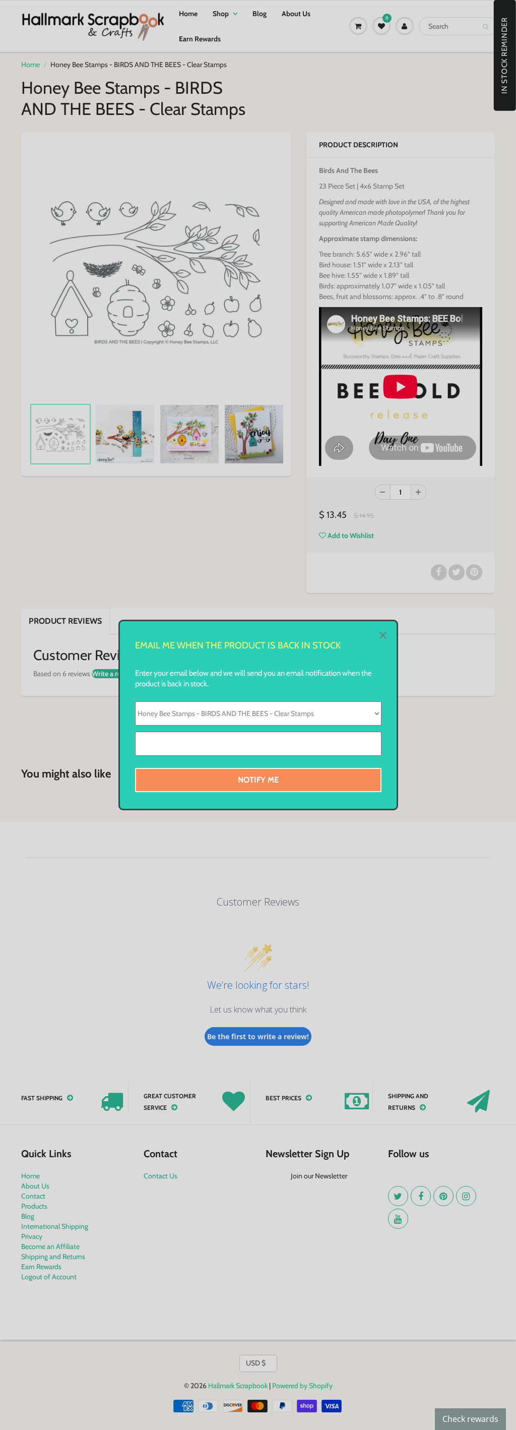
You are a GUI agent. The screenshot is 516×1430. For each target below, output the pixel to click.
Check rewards (470, 1418)
